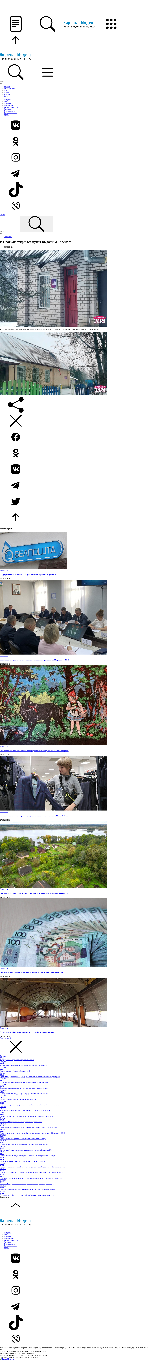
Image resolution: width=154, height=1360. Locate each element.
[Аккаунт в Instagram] (77, 158)
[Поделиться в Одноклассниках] (77, 453)
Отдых (6, 92)
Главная (7, 87)
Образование (9, 105)
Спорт (6, 101)
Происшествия (9, 111)
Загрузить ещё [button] (5, 1197)
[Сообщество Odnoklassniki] (77, 141)
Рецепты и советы (10, 113)
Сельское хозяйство (11, 107)
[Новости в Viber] (77, 206)
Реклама (7, 94)
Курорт (6, 115)
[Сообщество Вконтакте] (77, 125)
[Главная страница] (80, 31)
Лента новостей (10, 88)
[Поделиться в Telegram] (77, 485)
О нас (6, 90)
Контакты (7, 96)
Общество (7, 100)
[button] (16, 31)
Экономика (8, 109)
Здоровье (7, 103)
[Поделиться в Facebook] (77, 437)
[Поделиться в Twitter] (77, 501)
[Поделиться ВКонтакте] (77, 469)
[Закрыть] (1, 83)
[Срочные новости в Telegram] (77, 174)
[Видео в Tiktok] (77, 190)
